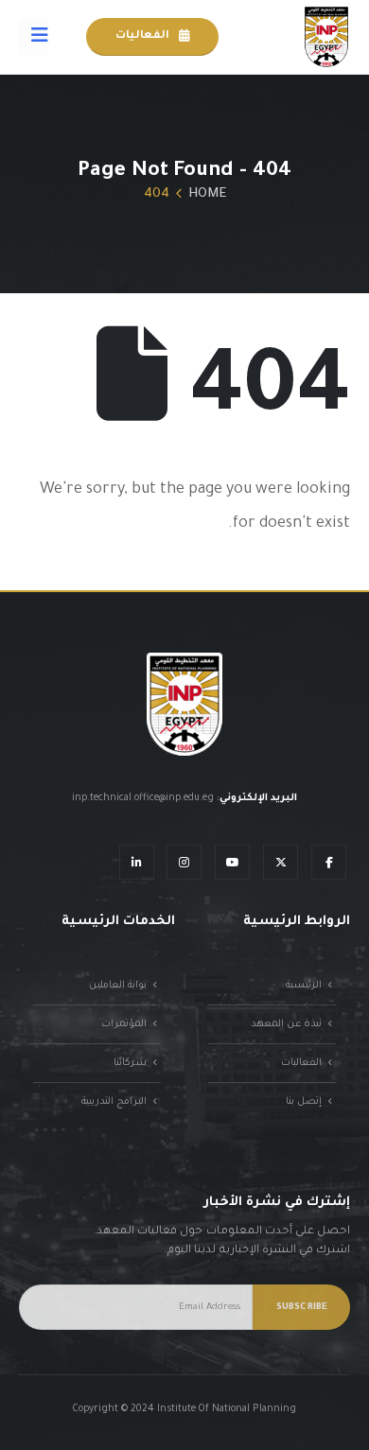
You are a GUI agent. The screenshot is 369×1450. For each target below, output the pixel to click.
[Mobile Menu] (33, 37)
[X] (280, 862)
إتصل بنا (304, 1102)
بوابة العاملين (118, 985)
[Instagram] (184, 862)
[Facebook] (328, 862)
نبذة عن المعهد (286, 1024)
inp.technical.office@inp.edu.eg (143, 798)
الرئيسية (304, 985)
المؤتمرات (124, 1024)
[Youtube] (232, 862)
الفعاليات (143, 36)
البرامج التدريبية (114, 1102)
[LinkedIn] (136, 862)
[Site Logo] (326, 37)
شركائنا (130, 1063)
